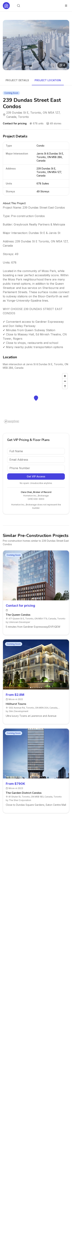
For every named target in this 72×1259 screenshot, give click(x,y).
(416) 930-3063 (36, 499)
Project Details (17, 80)
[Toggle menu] (66, 5)
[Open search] (18, 5)
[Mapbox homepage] (11, 421)
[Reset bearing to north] (64, 386)
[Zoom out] (64, 381)
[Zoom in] (64, 376)
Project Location (48, 80)
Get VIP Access (36, 476)
